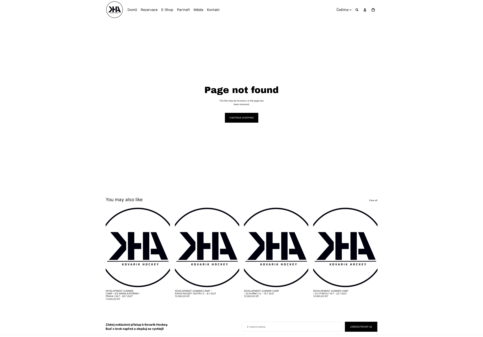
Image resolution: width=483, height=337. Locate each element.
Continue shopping (241, 117)
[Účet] (365, 10)
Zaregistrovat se (361, 326)
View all (373, 200)
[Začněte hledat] (357, 10)
